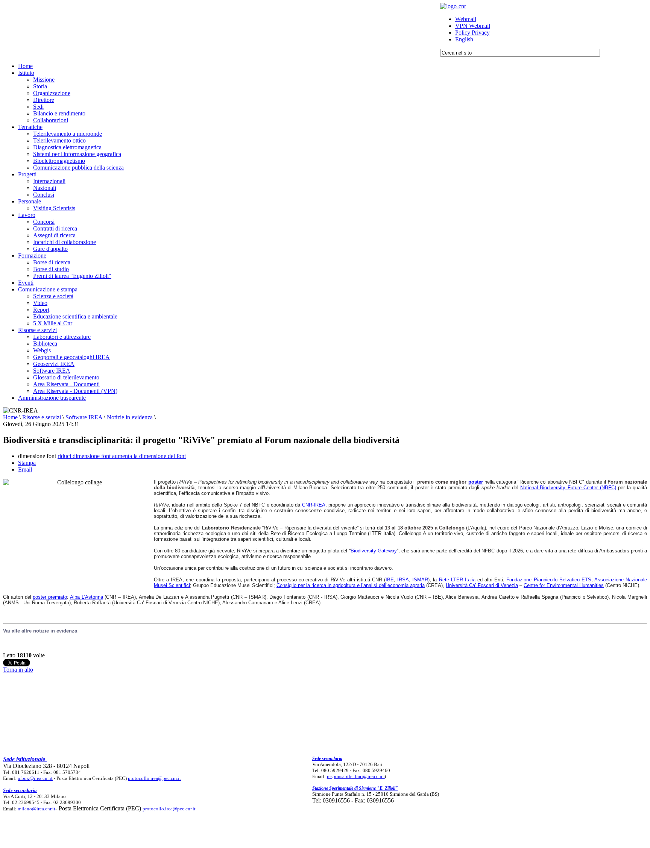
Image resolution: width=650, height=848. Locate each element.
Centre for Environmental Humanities (564, 585)
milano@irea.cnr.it (36, 809)
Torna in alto (18, 669)
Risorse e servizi (41, 417)
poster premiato (50, 597)
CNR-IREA (313, 505)
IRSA (403, 580)
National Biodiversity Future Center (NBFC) (568, 487)
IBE (390, 580)
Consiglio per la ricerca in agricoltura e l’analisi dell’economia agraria (350, 585)
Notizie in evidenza (130, 417)
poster (475, 482)
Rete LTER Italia (457, 580)
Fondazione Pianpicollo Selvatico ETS (548, 580)
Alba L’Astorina (86, 597)
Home (10, 417)
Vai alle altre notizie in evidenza (40, 631)
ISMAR (420, 580)
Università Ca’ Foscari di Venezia (482, 585)
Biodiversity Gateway (374, 551)
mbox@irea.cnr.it (35, 778)
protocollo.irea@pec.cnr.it (154, 778)
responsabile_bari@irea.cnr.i (356, 776)
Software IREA (83, 417)
